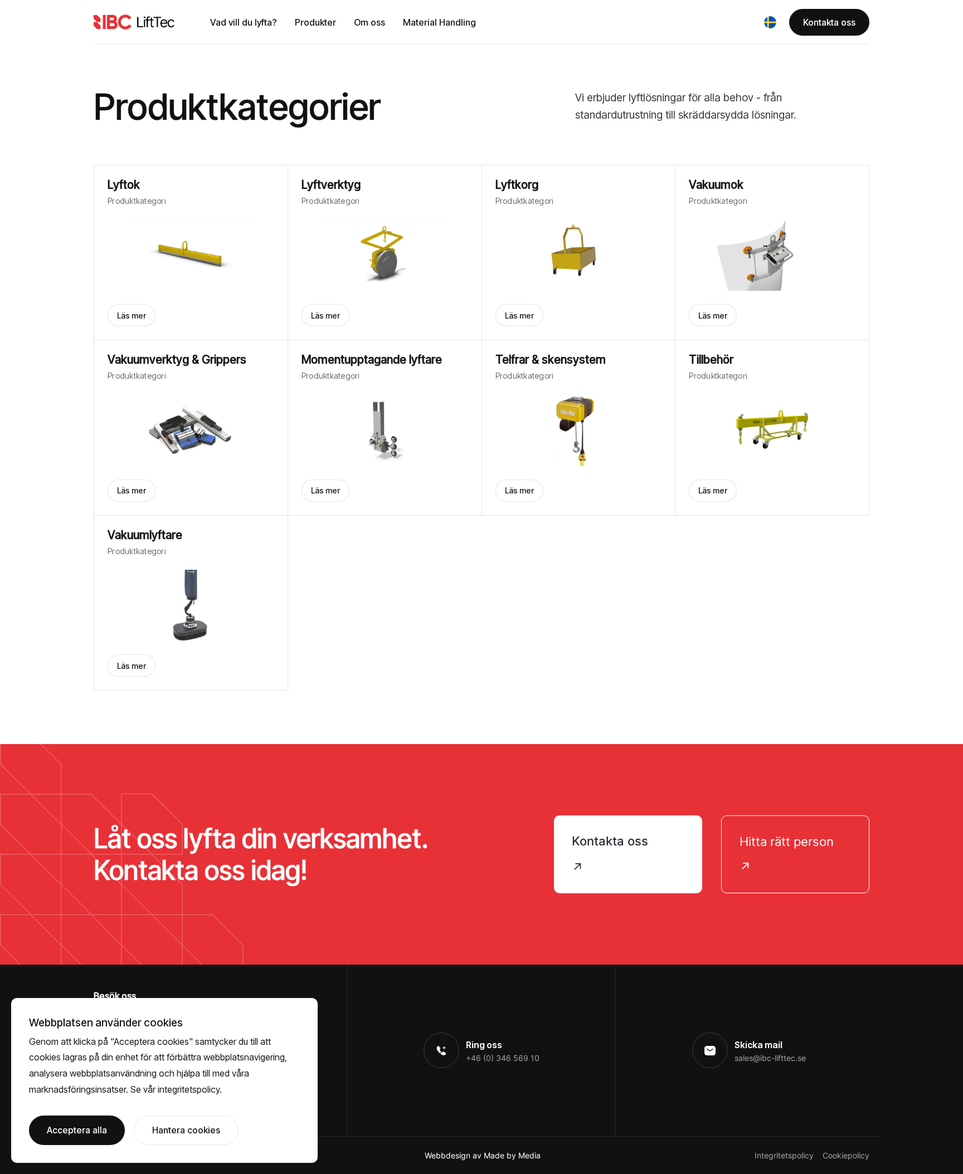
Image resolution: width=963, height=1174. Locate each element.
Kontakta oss (829, 22)
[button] (770, 22)
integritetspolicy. (190, 1089)
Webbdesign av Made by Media (483, 1155)
